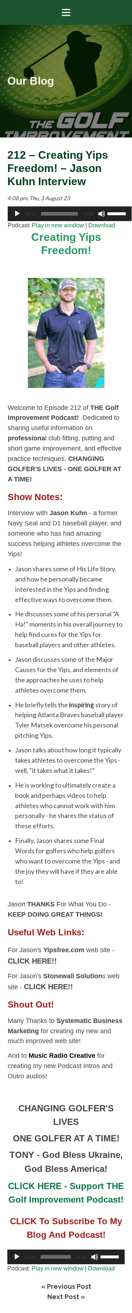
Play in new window (58, 225)
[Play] (17, 213)
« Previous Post (66, 1286)
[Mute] (101, 213)
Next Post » (66, 1297)
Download (101, 225)
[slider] (117, 213)
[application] (66, 213)
